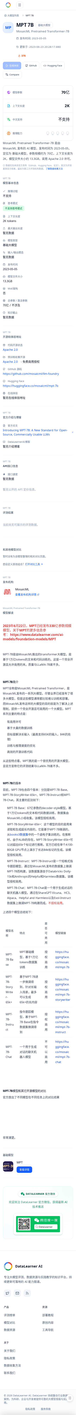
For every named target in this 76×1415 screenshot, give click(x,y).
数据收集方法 (12, 1365)
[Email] (17, 1293)
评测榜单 (9, 1315)
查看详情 (24, 1169)
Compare (14, 74)
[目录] (69, 1398)
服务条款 (46, 1408)
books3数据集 (19, 834)
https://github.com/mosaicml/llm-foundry (31, 373)
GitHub (33, 65)
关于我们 (9, 1351)
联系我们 (9, 1373)
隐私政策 (9, 1358)
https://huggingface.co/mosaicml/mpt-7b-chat (62, 1052)
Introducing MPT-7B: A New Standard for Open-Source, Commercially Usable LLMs (35, 432)
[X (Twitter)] (7, 1293)
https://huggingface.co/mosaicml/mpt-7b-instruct (62, 1022)
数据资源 (9, 1330)
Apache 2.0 (10, 349)
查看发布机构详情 (25, 594)
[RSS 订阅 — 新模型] (27, 1293)
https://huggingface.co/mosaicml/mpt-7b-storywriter (62, 989)
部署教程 (48, 1315)
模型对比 (9, 1322)
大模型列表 (13, 15)
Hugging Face (54, 65)
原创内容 (48, 1322)
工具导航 (48, 1330)
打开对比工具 (32, 564)
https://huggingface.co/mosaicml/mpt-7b (30, 386)
